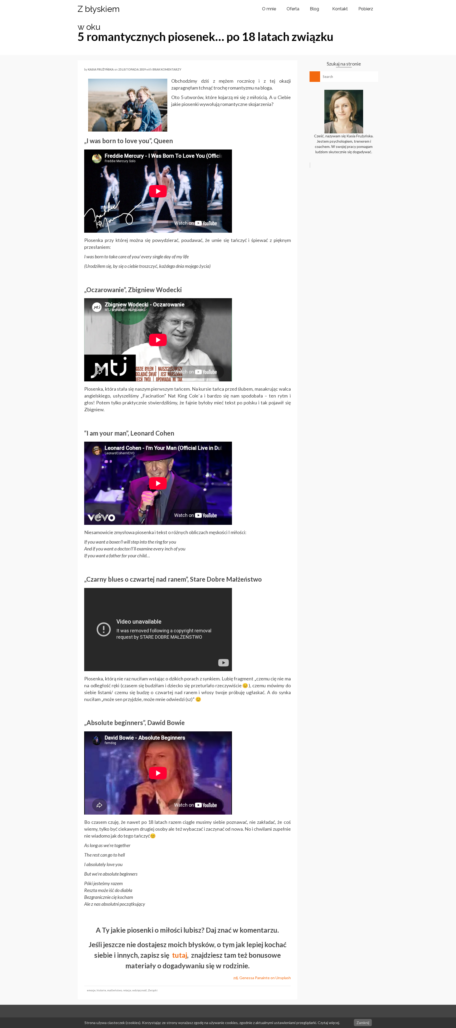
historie (101, 990)
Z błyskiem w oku (99, 18)
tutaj (179, 955)
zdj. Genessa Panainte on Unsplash (262, 977)
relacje (127, 990)
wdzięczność (139, 990)
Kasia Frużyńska (101, 69)
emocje (91, 990)
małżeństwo (114, 990)
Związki (153, 990)
